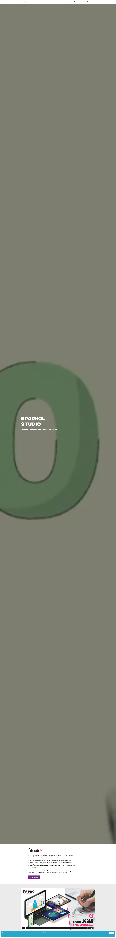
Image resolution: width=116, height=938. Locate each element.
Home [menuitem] (49, 1)
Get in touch (34, 877)
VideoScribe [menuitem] (56, 1)
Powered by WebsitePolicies (8, 934)
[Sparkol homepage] (24, 2)
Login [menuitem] (92, 1)
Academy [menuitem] (74, 1)
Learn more (48, 933)
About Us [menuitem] (82, 1)
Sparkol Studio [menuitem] (66, 1)
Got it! (111, 933)
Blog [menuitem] (88, 1)
